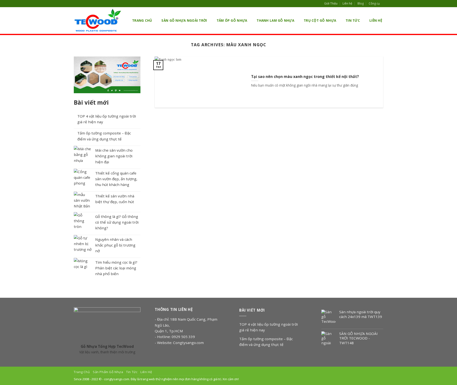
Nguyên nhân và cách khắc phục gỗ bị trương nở (115, 245)
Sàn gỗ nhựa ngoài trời (184, 20)
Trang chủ (142, 20)
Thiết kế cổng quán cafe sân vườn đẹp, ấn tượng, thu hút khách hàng (116, 179)
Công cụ (374, 3)
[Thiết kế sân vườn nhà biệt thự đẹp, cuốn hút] (83, 201)
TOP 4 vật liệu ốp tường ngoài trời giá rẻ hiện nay (106, 119)
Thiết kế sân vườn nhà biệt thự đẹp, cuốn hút (114, 199)
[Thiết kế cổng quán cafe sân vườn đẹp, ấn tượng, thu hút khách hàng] (83, 178)
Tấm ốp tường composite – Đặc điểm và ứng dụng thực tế (104, 136)
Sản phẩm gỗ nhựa (108, 372)
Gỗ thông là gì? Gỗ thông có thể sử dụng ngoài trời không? (117, 222)
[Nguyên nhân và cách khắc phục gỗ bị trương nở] (83, 244)
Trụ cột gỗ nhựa (320, 20)
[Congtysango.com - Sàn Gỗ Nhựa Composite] (97, 20)
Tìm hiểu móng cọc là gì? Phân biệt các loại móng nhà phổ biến (116, 268)
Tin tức (353, 20)
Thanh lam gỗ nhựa (275, 20)
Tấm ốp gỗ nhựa (232, 20)
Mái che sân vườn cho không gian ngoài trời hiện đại (114, 156)
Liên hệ (347, 3)
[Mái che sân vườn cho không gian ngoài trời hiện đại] (83, 155)
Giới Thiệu (331, 3)
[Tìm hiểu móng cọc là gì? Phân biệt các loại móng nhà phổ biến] (83, 267)
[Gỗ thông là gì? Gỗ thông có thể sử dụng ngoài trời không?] (83, 221)
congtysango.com (116, 379)
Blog (361, 3)
